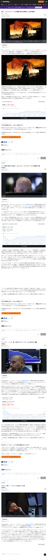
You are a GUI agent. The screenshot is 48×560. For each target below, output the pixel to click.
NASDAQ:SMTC (29, 524)
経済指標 (34, 4)
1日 (3, 108)
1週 (5, 108)
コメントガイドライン (4, 161)
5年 (15, 108)
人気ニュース (11, 4)
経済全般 (39, 4)
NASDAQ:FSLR (25, 380)
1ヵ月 (8, 108)
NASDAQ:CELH (29, 204)
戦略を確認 (11, 399)
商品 (30, 4)
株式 (22, 4)
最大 (17, 108)
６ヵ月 (11, 108)
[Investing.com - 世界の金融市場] (7, 1)
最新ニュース (4, 4)
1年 (13, 108)
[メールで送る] (12, 142)
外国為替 (26, 4)
